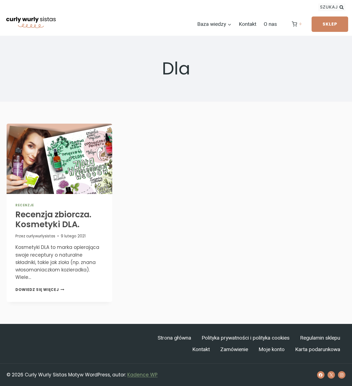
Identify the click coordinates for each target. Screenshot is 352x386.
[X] (331, 375)
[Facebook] (320, 375)
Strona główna (174, 338)
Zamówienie (234, 349)
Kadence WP (142, 374)
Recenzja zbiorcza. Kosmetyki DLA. (53, 219)
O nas (270, 24)
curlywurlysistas (40, 236)
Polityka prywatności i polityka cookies (246, 338)
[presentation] (59, 159)
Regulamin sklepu (320, 338)
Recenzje (24, 205)
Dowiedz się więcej (39, 289)
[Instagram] (341, 375)
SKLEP (330, 24)
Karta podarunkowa (317, 349)
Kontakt (247, 24)
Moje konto (271, 349)
